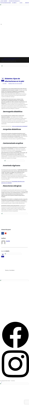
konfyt (5, 83)
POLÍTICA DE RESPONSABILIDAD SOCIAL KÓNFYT (9, 287)
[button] (1, 23)
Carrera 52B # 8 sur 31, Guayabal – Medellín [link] (10, 304)
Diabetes (10, 83)
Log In (21, 2)
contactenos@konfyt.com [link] (6, 316)
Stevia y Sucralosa (9, 270)
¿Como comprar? (3, 1)
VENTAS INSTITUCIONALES (5, 285)
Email (5, 233)
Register (27, 2)
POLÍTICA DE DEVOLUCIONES (5, 290)
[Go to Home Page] (1, 58)
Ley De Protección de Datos (14, 1)
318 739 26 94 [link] (3, 312)
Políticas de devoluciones (5, 2)
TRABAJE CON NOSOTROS (5, 295)
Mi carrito (14, 2)
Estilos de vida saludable (17, 83)
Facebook (2, 233)
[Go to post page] (13, 261)
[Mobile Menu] (1, 55)
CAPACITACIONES (3, 292)
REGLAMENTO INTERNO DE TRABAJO (6, 297)
